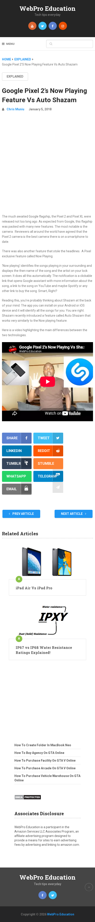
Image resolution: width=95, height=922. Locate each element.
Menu (10, 43)
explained (15, 76)
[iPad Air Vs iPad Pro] (47, 562)
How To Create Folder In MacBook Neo (42, 745)
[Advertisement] (47, 164)
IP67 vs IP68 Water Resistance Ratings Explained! (44, 650)
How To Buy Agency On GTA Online (39, 753)
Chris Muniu (15, 109)
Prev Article (23, 513)
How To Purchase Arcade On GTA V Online (45, 768)
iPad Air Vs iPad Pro (34, 588)
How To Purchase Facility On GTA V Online (45, 760)
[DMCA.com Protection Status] (27, 801)
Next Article (72, 513)
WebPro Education (47, 8)
